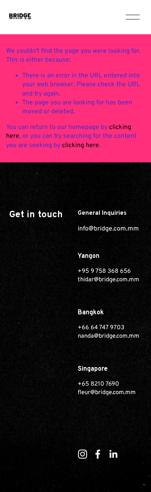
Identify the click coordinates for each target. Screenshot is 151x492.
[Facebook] (98, 454)
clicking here (80, 145)
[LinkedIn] (113, 454)
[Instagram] (82, 454)
